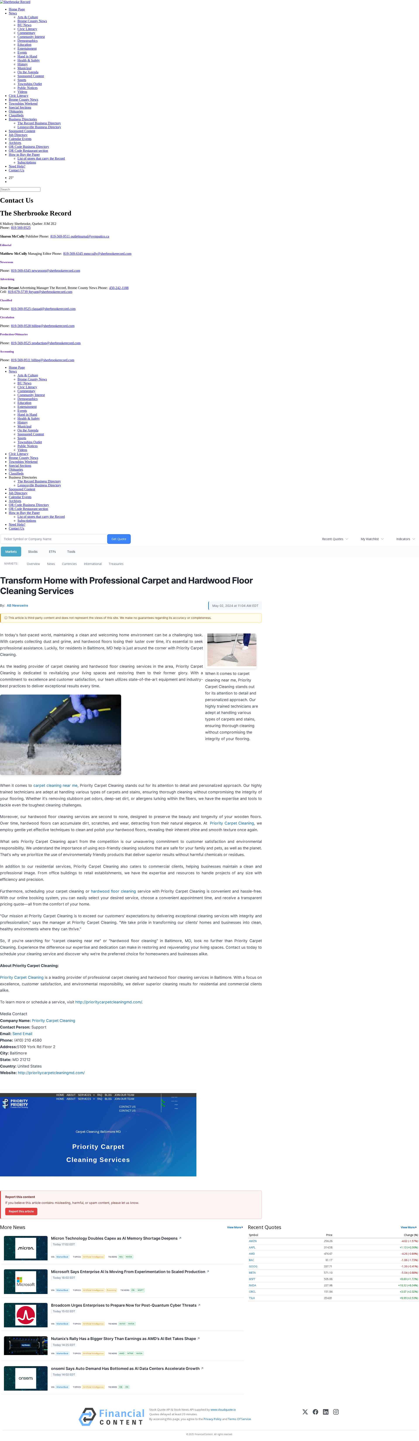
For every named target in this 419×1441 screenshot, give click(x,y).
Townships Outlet (29, 84)
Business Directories (23, 119)
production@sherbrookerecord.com (56, 343)
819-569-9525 (21, 309)
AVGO (122, 1324)
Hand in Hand (27, 56)
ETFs (52, 551)
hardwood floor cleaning (113, 891)
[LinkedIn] (325, 1416)
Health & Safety (28, 60)
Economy (111, 1290)
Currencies (69, 564)
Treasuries (116, 564)
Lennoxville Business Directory (39, 127)
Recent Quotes (332, 539)
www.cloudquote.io (223, 1410)
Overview (33, 564)
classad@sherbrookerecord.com (54, 309)
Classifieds (16, 115)
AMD (121, 1353)
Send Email (22, 1033)
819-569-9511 (60, 236)
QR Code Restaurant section (28, 150)
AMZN (253, 1241)
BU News (24, 25)
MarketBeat (62, 1257)
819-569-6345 (73, 253)
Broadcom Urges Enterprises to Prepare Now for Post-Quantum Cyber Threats (126, 1305)
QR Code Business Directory (29, 147)
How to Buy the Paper (24, 154)
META (252, 1273)
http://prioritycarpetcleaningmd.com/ (108, 1002)
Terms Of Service (239, 1419)
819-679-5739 (18, 292)
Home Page (17, 9)
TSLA (252, 1298)
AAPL (252, 1247)
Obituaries (16, 111)
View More (234, 1227)
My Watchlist (370, 539)
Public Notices (27, 88)
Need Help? (17, 166)
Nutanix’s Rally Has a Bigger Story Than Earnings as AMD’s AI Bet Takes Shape (125, 1338)
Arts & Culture (27, 17)
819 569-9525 (21, 227)
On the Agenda (27, 72)
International (93, 564)
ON (126, 1387)
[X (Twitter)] (305, 1416)
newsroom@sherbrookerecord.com (56, 270)
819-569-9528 (21, 326)
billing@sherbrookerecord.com (53, 326)
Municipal (24, 68)
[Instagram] (335, 1416)
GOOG (253, 1266)
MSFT (141, 1290)
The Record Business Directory (39, 123)
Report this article (21, 1211)
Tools (71, 551)
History (22, 64)
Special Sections (20, 107)
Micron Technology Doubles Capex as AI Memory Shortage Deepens (116, 1238)
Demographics (27, 41)
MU (121, 1257)
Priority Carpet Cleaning (232, 823)
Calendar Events (20, 139)
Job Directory (18, 135)
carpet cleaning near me (55, 785)
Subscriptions (26, 162)
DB (133, 1290)
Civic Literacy (27, 29)
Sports (21, 80)
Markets (11, 551)
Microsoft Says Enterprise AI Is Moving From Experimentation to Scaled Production (130, 1271)
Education (24, 44)
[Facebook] (315, 1416)
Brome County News (32, 21)
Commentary (26, 33)
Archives (15, 143)
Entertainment (27, 48)
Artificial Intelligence (93, 1257)
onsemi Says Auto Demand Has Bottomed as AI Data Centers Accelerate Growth (127, 1368)
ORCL (252, 1292)
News (13, 13)
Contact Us (16, 170)
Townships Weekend (23, 103)
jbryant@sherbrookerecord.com (50, 292)
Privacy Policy (213, 1419)
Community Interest (31, 37)
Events (22, 52)
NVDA (129, 1257)
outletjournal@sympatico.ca (90, 236)
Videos (22, 92)
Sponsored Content (30, 76)
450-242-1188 (119, 288)
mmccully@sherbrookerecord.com (107, 253)
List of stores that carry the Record (41, 158)
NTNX (130, 1353)
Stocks (33, 551)
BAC (251, 1260)
